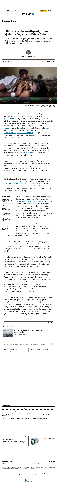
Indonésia (6, 344)
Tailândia (12, 344)
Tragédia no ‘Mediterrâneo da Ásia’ (7, 200)
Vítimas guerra (43, 344)
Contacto (13, 473)
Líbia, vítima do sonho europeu (6, 214)
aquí (35, 351)
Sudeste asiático (28, 344)
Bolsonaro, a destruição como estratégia (15, 408)
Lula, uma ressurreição (11, 411)
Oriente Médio (21, 25)
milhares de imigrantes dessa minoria (18, 133)
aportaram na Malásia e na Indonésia (30, 201)
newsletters (6, 436)
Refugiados (35, 344)
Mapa (44, 473)
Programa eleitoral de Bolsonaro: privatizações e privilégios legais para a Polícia (26, 418)
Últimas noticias (6, 405)
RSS (33, 474)
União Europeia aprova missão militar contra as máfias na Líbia (6, 220)
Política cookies (31, 473)
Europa (15, 25)
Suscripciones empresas (27, 474)
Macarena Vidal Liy (28, 56)
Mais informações (8, 351)
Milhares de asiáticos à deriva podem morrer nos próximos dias (8, 207)
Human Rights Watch (18, 184)
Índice (36, 474)
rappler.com (29, 153)
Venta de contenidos (19, 473)
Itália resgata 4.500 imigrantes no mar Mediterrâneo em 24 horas (7, 228)
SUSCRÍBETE (43, 10)
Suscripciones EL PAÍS (18, 474)
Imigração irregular (9, 29)
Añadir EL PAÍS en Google (49, 61)
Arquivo (32, 436)
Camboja (7, 128)
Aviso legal (25, 473)
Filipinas (10, 114)
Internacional (9, 21)
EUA (29, 25)
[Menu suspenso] (3, 14)
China (26, 25)
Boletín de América (8, 439)
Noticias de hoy (40, 474)
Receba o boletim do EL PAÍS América (14, 323)
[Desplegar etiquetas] (52, 344)
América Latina (5, 25)
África (11, 25)
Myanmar (22, 344)
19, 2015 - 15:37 (23, 57)
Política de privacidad (38, 473)
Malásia (16, 344)
